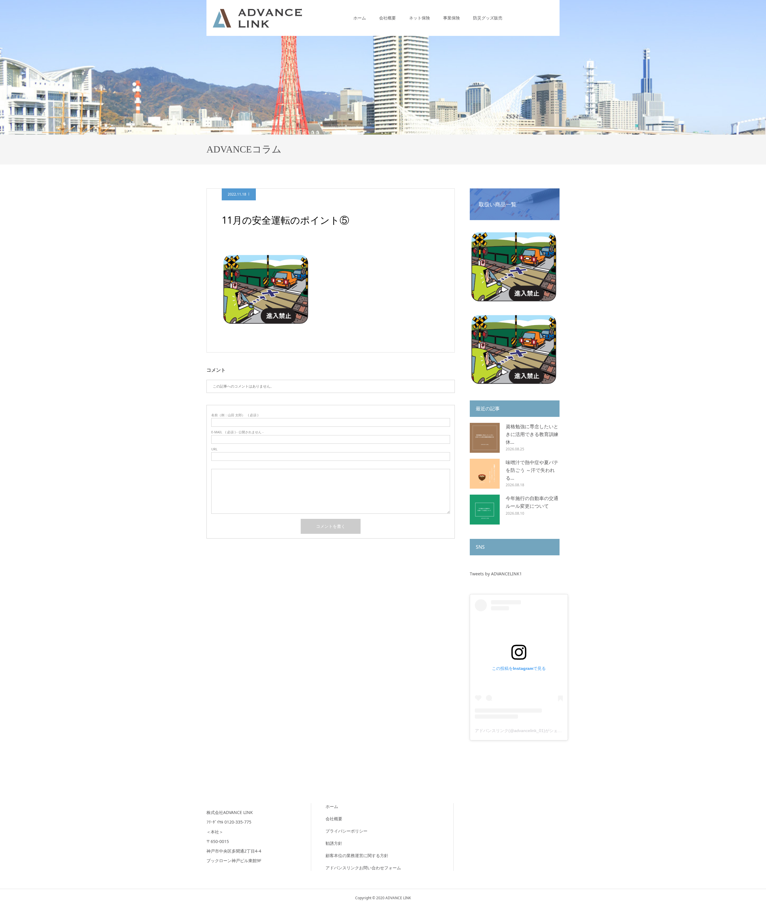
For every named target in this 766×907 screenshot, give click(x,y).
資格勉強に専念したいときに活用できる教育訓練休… (532, 434)
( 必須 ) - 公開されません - (237, 432)
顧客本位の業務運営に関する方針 (357, 855)
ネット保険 (419, 18)
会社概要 (387, 18)
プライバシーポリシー (346, 831)
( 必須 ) (234, 415)
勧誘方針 (334, 843)
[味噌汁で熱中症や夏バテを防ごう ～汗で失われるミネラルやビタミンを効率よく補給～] (485, 474)
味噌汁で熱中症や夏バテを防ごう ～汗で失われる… (532, 470)
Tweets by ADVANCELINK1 (496, 574)
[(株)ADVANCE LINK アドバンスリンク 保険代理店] (257, 18)
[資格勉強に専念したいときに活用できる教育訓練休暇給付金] (485, 438)
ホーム (359, 18)
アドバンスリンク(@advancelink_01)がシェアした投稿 (527, 730)
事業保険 (451, 18)
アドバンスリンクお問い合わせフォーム (363, 868)
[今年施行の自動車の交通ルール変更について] (485, 510)
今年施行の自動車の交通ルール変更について (532, 502)
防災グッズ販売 (487, 18)
